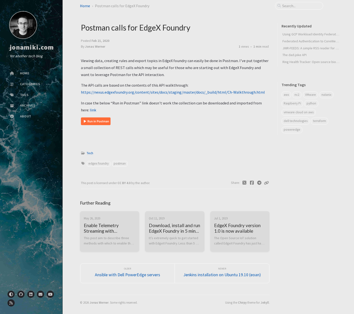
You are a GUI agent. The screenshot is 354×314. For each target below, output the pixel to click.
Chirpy (242, 302)
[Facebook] (252, 183)
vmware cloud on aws (299, 112)
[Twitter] (244, 183)
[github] (21, 294)
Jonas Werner (99, 302)
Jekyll (265, 302)
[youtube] (50, 294)
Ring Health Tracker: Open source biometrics (314, 62)
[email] (40, 294)
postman (120, 163)
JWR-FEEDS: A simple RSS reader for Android (314, 48)
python (311, 103)
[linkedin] (30, 294)
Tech (90, 153)
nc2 (297, 95)
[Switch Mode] (11, 294)
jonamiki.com (32, 47)
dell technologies (296, 121)
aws (286, 95)
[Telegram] (259, 183)
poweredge (292, 130)
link (93, 110)
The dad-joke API (294, 55)
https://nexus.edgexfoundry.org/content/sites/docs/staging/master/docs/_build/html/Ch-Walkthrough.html (173, 92)
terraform (319, 121)
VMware (310, 95)
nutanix (326, 95)
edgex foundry (98, 163)
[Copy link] (266, 183)
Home (85, 5)
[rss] (11, 303)
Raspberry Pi (292, 103)
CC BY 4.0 (124, 183)
